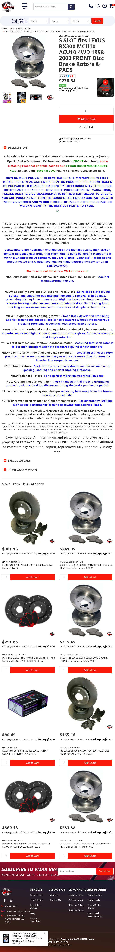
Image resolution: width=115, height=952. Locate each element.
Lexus (28, 28)
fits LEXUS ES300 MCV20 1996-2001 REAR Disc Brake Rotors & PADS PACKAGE (84, 752)
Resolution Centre (35, 906)
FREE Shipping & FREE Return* (76, 138)
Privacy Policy (76, 899)
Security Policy (76, 909)
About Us (54, 894)
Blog (32, 913)
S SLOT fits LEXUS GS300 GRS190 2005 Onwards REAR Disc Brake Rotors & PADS (85, 845)
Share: (63, 76)
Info (75, 90)
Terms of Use (76, 894)
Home (4, 28)
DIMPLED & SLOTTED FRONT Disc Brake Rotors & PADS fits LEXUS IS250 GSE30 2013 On (28, 659)
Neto (70, 945)
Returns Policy (76, 904)
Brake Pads (16, 28)
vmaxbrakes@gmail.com (18, 910)
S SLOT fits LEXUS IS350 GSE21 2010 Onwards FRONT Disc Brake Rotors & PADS (84, 659)
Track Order (36, 899)
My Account (36, 894)
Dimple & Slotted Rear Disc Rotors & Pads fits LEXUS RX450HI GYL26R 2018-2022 (26, 845)
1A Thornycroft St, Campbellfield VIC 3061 (15, 918)
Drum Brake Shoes (94, 906)
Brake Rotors (95, 894)
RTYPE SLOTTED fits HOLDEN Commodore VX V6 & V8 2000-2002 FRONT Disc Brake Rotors (27, 938)
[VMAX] (52, 541)
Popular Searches (35, 920)
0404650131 (12, 906)
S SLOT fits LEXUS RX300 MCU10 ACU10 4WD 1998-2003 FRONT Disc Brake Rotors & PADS (49, 31)
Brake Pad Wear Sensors (95, 915)
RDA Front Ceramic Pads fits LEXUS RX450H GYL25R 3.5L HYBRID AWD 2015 (25, 752)
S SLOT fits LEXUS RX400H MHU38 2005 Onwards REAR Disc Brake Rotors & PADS (86, 566)
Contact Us (55, 899)
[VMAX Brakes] (8, 6)
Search (97, 20)
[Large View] (7, 97)
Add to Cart (87, 119)
